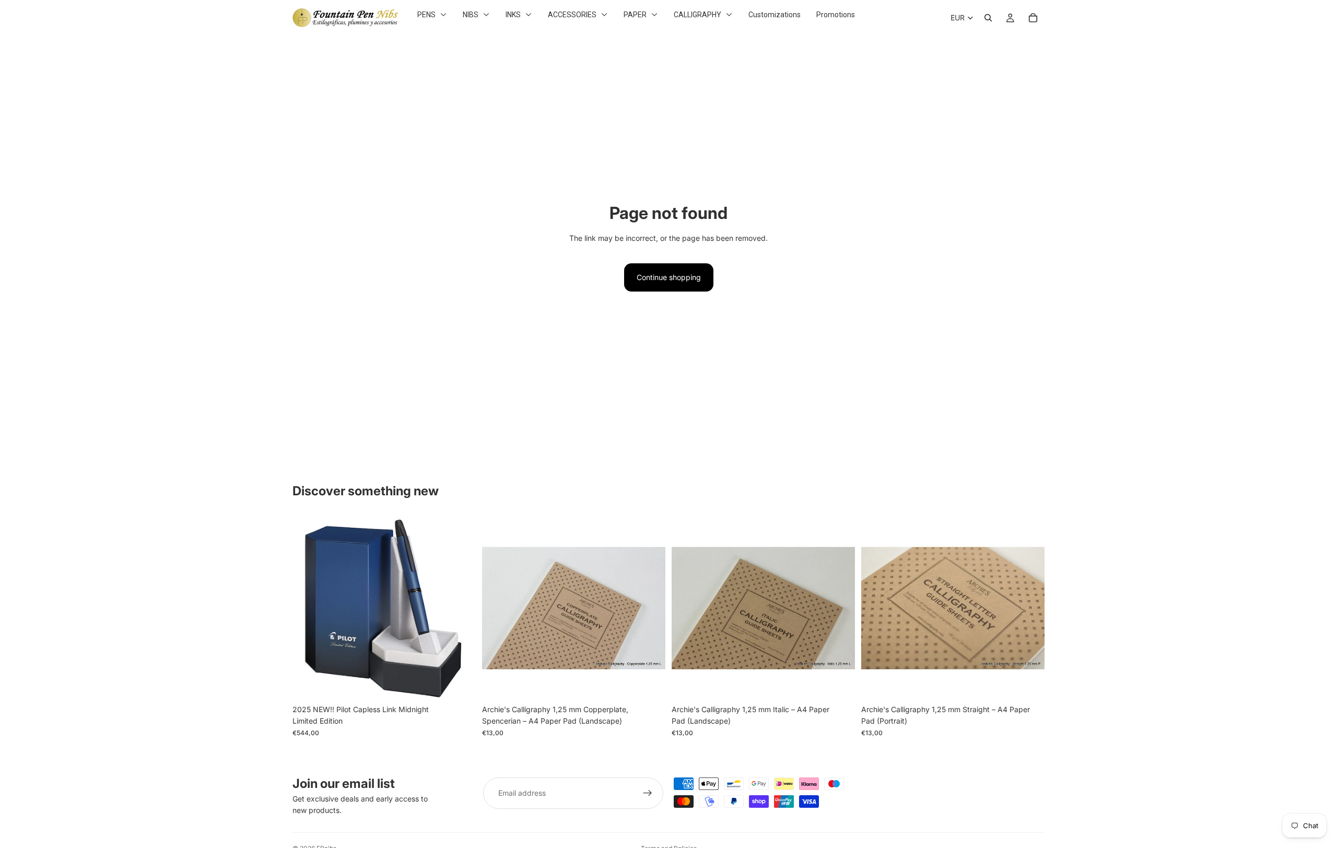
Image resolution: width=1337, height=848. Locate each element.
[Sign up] (648, 793)
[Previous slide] (497, 607)
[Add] (459, 683)
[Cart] (1033, 17)
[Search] (988, 17)
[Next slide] (649, 607)
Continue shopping (669, 277)
